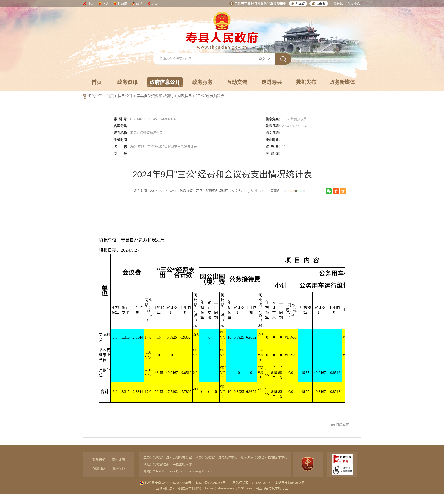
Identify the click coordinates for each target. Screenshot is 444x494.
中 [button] (256, 191)
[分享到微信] (329, 191)
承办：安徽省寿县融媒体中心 (216, 457)
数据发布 (306, 82)
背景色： (277, 191)
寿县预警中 (278, 3)
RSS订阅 (98, 468)
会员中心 (353, 3)
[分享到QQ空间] (343, 191)
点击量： (274, 147)
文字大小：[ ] (248, 191)
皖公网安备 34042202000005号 (167, 483)
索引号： (122, 119)
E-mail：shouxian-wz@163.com (191, 471)
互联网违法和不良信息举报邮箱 (178, 488)
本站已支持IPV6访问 (290, 483)
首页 (97, 82)
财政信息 (184, 96)
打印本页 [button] (342, 425)
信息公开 (125, 96)
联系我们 (98, 460)
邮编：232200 (153, 471)
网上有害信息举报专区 (272, 488)
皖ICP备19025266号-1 (212, 483)
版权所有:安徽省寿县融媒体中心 (264, 457)
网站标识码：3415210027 (251, 483)
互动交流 (237, 82)
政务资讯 (127, 82)
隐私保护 (118, 468)
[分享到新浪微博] (336, 191)
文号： (122, 153)
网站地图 (118, 460)
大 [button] (251, 191)
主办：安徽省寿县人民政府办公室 (167, 457)
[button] (298, 3)
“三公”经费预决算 (210, 96)
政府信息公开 (165, 82)
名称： (122, 147)
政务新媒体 (342, 82)
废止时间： (274, 140)
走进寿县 (272, 82)
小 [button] (261, 191)
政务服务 (202, 82)
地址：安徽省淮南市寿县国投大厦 (167, 464)
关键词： (274, 153)
